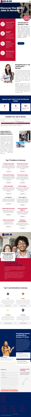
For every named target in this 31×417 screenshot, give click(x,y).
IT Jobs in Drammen (4, 401)
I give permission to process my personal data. (9, 389)
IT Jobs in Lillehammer (13, 405)
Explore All (26, 16)
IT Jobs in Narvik (12, 408)
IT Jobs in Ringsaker (13, 410)
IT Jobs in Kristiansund (4, 411)
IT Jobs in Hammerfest (4, 409)
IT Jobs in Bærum (3, 400)
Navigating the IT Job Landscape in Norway (22, 66)
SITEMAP (16, 414)
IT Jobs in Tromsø (21, 410)
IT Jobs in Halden (3, 406)
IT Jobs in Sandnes (22, 405)
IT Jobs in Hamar (3, 407)
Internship (11, 125)
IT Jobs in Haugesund (4, 408)
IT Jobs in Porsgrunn (13, 409)
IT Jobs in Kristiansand (4, 410)
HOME (14, 414)
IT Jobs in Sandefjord (13, 411)
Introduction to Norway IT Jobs (23, 23)
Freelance (2, 125)
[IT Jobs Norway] (6, 1)
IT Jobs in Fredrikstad (4, 405)
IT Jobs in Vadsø (3, 402)
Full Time (7, 125)
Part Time (15, 125)
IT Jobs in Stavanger (22, 407)
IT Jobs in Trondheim (22, 411)
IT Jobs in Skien (21, 406)
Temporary (20, 125)
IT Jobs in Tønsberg (22, 409)
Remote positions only (20, 121)
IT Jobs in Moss (12, 407)
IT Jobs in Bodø (3, 399)
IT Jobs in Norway (26, 18)
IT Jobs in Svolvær (22, 408)
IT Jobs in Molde (12, 406)
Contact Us (3, 369)
